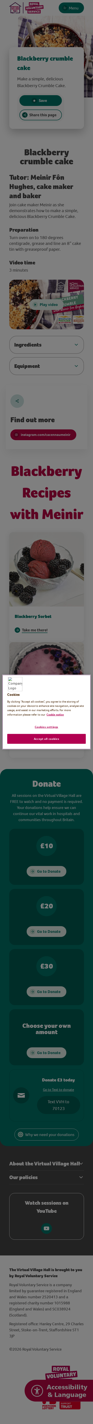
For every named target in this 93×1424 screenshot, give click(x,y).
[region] (46, 712)
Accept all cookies (46, 739)
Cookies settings (46, 727)
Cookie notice (55, 714)
